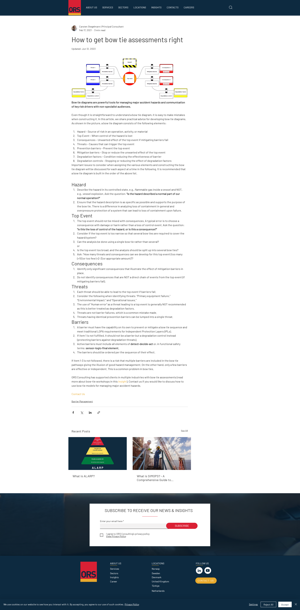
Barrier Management (82, 401)
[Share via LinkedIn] (90, 412)
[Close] (296, 604)
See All (184, 430)
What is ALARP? (84, 476)
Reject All (268, 604)
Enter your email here (111, 521)
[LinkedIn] (199, 570)
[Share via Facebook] (73, 412)
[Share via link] (98, 412)
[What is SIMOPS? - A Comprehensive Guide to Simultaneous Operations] (162, 453)
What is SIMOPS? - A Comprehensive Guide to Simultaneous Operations (154, 478)
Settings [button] (253, 604)
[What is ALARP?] (97, 453)
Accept (285, 604)
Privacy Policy (132, 604)
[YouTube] (207, 570)
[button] (123, 7)
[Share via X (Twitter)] (81, 412)
